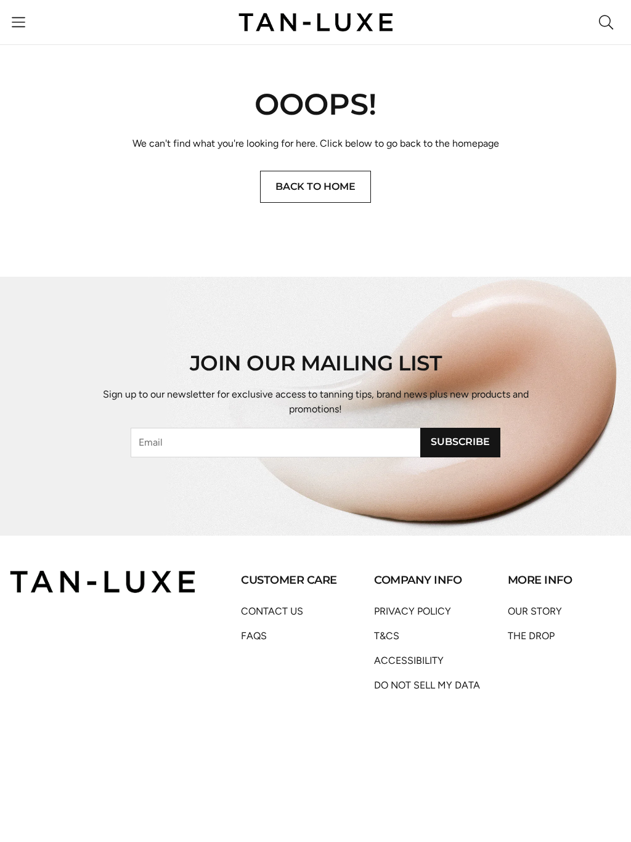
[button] (18, 22)
